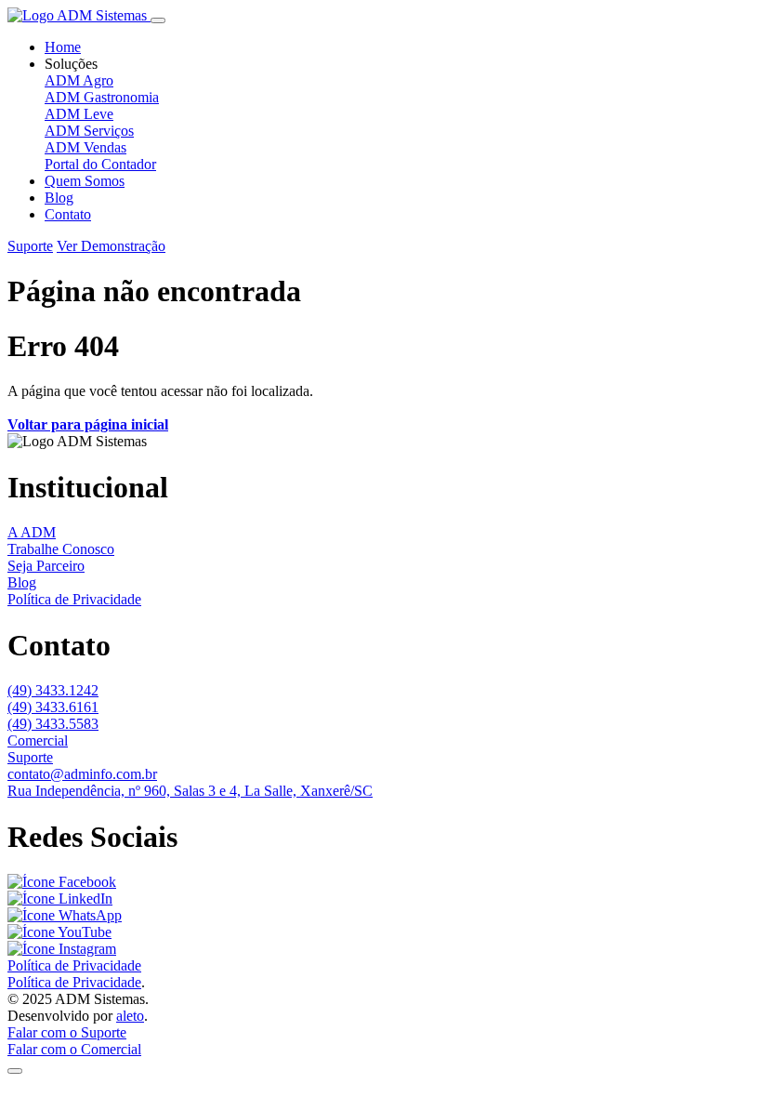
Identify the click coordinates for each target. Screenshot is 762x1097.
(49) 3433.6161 (53, 707)
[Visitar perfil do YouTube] (59, 932)
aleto (130, 1016)
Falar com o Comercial (74, 1049)
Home (63, 47)
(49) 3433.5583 (53, 724)
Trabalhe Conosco (60, 549)
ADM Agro (79, 80)
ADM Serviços (89, 131)
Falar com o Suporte (66, 1032)
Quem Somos (85, 181)
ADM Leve (79, 114)
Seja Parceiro (46, 566)
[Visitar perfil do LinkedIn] (59, 898)
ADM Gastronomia (102, 97)
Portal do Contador (100, 164)
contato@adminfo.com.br (82, 774)
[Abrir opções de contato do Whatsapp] (14, 1071)
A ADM (31, 532)
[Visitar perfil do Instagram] (61, 949)
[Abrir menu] (158, 20)
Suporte (30, 246)
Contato (68, 214)
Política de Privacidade (74, 599)
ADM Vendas (85, 147)
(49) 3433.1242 (53, 690)
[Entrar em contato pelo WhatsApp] (64, 915)
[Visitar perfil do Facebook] (61, 882)
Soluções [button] (71, 64)
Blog (59, 197)
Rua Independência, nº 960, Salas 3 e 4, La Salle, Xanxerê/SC (190, 791)
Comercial (37, 740)
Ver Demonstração (111, 246)
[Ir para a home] (79, 15)
